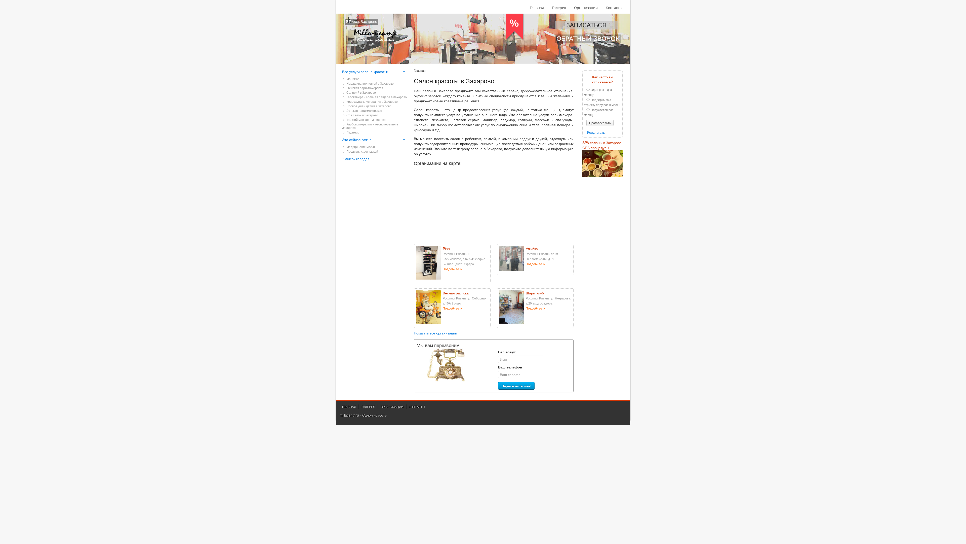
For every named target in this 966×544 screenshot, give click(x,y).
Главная (537, 7)
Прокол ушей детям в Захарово (368, 106)
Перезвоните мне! (516, 385)
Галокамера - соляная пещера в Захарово (376, 97)
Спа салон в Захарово (362, 115)
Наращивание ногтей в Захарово (370, 83)
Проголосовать (600, 123)
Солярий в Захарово (361, 92)
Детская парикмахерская (364, 110)
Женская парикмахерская (364, 88)
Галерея (559, 7)
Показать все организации (435, 332)
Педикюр (352, 132)
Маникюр (352, 79)
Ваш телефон (510, 366)
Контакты (614, 7)
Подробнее (451, 269)
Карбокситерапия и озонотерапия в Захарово (370, 126)
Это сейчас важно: (357, 139)
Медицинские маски (360, 147)
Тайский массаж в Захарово (366, 119)
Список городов (356, 158)
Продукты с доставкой (362, 151)
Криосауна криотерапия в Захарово (372, 101)
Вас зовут (507, 351)
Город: (362, 21)
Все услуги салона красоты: (365, 71)
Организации (586, 7)
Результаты (596, 132)
